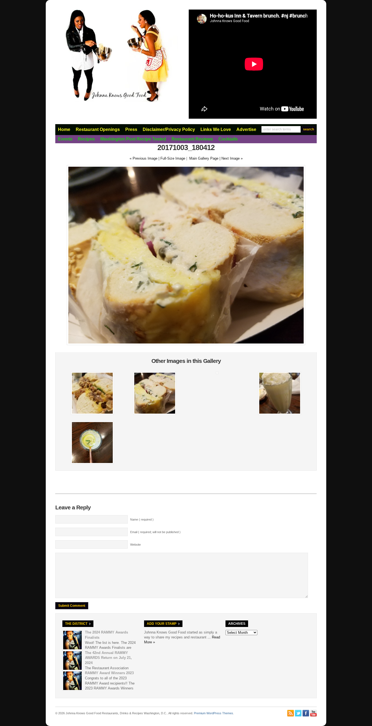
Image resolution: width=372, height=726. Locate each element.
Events (65, 139)
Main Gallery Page (203, 158)
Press (131, 129)
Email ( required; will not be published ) (155, 532)
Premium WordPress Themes (213, 713)
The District (76, 624)
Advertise (246, 129)
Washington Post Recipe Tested (133, 139)
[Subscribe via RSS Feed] (290, 713)
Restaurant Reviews (192, 139)
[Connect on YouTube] (313, 713)
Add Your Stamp (161, 624)
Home (64, 129)
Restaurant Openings (98, 129)
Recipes (86, 139)
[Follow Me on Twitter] (298, 713)
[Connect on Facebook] (306, 713)
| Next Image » (231, 158)
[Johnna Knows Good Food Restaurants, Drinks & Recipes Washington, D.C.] (116, 101)
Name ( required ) (142, 519)
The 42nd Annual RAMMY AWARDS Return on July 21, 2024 (108, 658)
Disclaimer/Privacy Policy (169, 129)
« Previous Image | (145, 158)
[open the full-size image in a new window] (186, 344)
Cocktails (228, 139)
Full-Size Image (172, 158)
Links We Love (215, 129)
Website (135, 544)
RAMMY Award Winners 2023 (109, 673)
